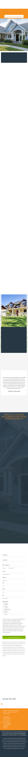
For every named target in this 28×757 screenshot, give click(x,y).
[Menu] (2, 704)
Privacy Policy (6, 733)
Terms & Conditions (14, 733)
